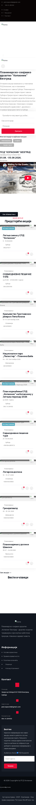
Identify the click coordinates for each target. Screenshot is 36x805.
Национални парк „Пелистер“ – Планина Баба (18, 355)
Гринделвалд (10, 508)
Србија (7, 245)
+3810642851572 (9, 445)
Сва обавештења (8, 214)
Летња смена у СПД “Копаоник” (13, 236)
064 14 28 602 (8, 406)
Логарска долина (12, 471)
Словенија (9, 323)
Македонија (9, 363)
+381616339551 (8, 482)
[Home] (5, 24)
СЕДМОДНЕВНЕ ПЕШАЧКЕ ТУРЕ (17, 275)
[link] (6, 141)
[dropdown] (3, 66)
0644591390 (7, 287)
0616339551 (7, 326)
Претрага (18, 131)
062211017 (6, 248)
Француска (9, 554)
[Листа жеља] (31, 254)
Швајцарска (9, 515)
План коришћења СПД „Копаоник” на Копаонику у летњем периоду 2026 (18, 394)
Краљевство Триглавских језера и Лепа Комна (17, 315)
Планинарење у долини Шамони (16, 546)
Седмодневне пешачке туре (15, 434)
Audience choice (10, 753)
